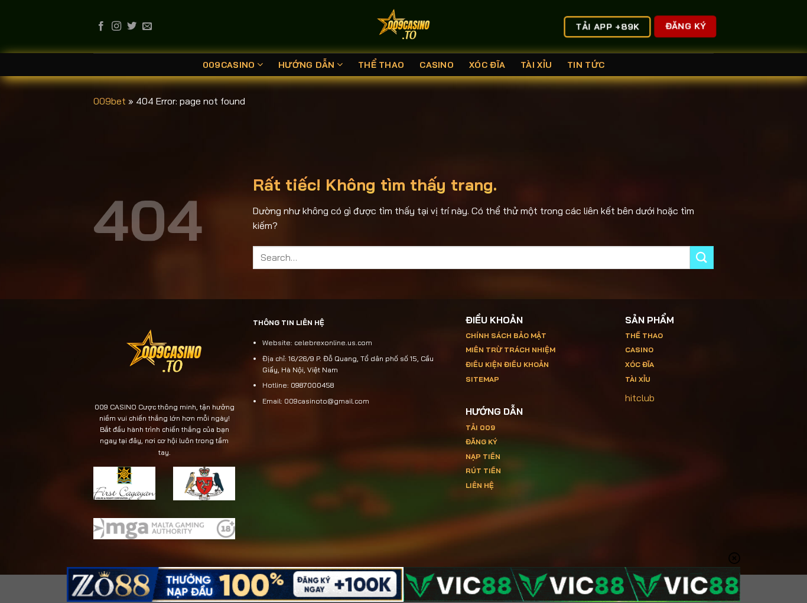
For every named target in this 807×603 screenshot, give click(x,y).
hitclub (640, 398)
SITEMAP (482, 379)
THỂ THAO (381, 65)
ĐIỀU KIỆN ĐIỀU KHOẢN (507, 364)
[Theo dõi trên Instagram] (116, 26)
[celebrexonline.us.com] (404, 26)
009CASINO (229, 65)
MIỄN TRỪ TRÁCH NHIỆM (510, 349)
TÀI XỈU (536, 65)
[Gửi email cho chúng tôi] (147, 26)
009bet (109, 101)
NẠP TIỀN (483, 456)
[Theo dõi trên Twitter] (131, 26)
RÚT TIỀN (483, 470)
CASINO (436, 65)
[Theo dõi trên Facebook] (101, 26)
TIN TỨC (585, 65)
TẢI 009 (480, 427)
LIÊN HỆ (480, 485)
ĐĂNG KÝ (481, 441)
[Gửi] (702, 257)
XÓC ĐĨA (487, 65)
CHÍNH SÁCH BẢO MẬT (506, 335)
